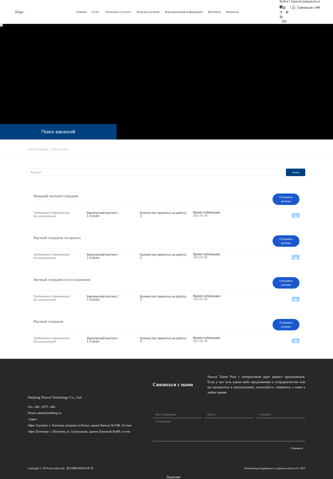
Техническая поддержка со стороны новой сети (271, 468)
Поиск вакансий (58, 131)
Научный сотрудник (48, 321)
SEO (302, 468)
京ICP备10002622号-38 (79, 468)
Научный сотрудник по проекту (57, 238)
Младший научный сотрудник (56, 196)
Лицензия (173, 477)
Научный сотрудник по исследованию (62, 280)
